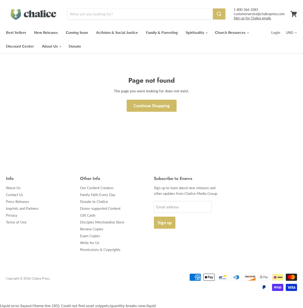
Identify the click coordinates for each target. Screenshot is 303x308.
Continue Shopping (152, 105)
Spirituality (195, 32)
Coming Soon (77, 32)
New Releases (46, 32)
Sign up (165, 222)
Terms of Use (16, 222)
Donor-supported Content (100, 208)
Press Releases (17, 201)
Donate (75, 46)
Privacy (11, 215)
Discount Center (20, 46)
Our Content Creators (97, 188)
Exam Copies (90, 236)
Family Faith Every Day (97, 194)
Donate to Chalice (94, 201)
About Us (50, 46)
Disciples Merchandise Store (102, 222)
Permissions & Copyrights (100, 249)
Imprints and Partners (22, 208)
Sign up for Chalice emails (252, 18)
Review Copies (91, 229)
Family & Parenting (162, 32)
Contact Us (14, 194)
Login (275, 32)
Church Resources (230, 32)
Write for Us (89, 243)
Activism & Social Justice (117, 32)
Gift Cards (88, 215)
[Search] (219, 14)
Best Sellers (16, 32)
